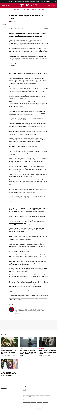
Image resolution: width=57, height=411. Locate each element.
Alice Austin (3, 355)
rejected (11, 236)
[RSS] (6, 388)
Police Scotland (44, 220)
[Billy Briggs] (10, 21)
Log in (49, 5)
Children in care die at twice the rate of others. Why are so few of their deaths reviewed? (47, 352)
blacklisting (33, 295)
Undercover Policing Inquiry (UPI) (36, 78)
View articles (17, 313)
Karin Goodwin (9, 355)
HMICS (38, 43)
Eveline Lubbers (39, 295)
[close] (56, 1)
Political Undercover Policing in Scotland (18, 40)
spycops (15, 43)
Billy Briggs (14, 21)
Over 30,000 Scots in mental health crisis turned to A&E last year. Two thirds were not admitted (8, 373)
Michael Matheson (37, 209)
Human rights (27, 295)
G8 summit (32, 139)
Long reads (39, 401)
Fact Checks (33, 401)
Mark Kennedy (39, 73)
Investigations (26, 401)
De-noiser (45, 401)
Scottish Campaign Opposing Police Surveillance (37, 298)
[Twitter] (4, 388)
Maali (35, 408)
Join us (53, 5)
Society (10, 13)
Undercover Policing (17, 299)
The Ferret (21, 408)
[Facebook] (2, 388)
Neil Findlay (17, 158)
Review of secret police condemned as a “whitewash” (24, 202)
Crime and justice (21, 295)
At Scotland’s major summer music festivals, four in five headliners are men (9, 352)
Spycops (10, 299)
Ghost (31, 408)
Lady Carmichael (29, 296)
